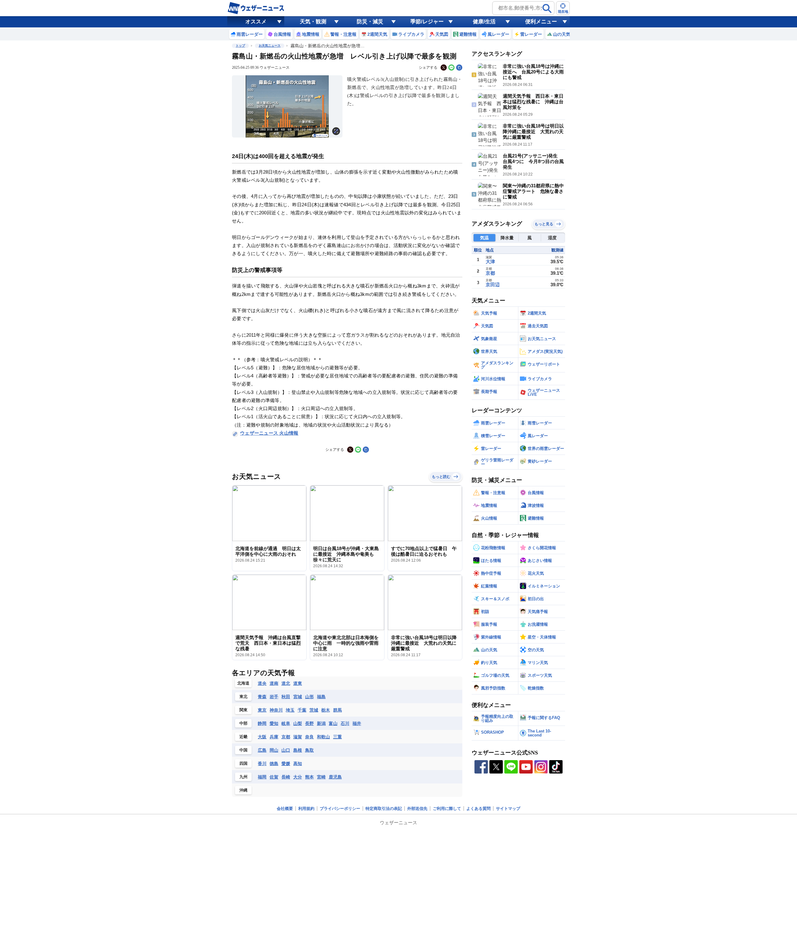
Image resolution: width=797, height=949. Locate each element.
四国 (243, 763)
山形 (309, 696)
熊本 (309, 777)
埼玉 (290, 710)
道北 (285, 683)
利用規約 (306, 808)
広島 (262, 750)
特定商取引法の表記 (383, 808)
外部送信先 (417, 808)
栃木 (325, 710)
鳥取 (309, 750)
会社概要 (285, 808)
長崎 (285, 777)
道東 (297, 683)
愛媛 (285, 763)
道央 (262, 683)
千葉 (302, 710)
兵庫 (274, 737)
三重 (337, 737)
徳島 (274, 763)
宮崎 (321, 777)
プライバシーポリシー (340, 808)
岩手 (274, 696)
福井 (356, 723)
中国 (243, 750)
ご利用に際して (447, 808)
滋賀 (297, 737)
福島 (321, 696)
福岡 (262, 777)
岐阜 (285, 723)
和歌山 (323, 737)
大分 (297, 777)
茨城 (313, 710)
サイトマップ (508, 808)
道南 (274, 683)
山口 (285, 750)
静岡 (262, 723)
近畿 (243, 736)
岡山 (274, 750)
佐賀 (274, 777)
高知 (297, 763)
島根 (297, 750)
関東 (243, 710)
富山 (333, 723)
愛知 (274, 723)
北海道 (243, 683)
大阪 (262, 737)
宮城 (297, 696)
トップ (240, 45)
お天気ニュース (270, 45)
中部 (243, 723)
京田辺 (493, 284)
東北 (243, 696)
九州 (243, 776)
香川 (262, 763)
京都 (285, 737)
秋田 (285, 696)
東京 (262, 710)
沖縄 (243, 790)
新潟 (321, 723)
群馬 (337, 710)
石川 (345, 723)
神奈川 (276, 710)
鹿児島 (335, 777)
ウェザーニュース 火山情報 (269, 433)
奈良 (309, 737)
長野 (309, 723)
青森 (262, 696)
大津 (490, 261)
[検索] (547, 8)
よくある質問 (478, 808)
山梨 (297, 723)
